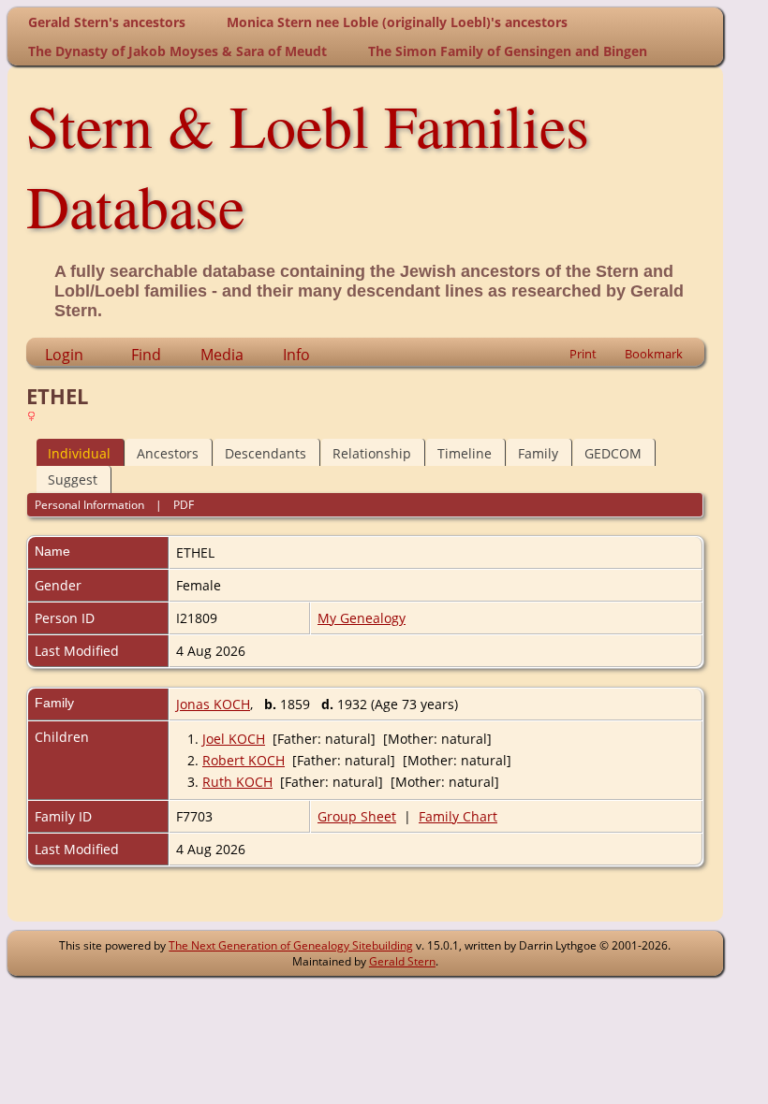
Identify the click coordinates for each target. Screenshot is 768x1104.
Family (538, 453)
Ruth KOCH (237, 782)
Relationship (371, 453)
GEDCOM (613, 453)
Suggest (72, 479)
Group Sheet (357, 816)
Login (64, 354)
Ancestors (168, 453)
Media (222, 354)
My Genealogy (362, 618)
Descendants (265, 453)
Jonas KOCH (213, 704)
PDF (183, 505)
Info (296, 354)
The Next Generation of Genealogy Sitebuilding (291, 945)
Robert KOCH (243, 760)
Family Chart (458, 816)
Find (146, 354)
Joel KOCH (233, 739)
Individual (79, 453)
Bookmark (654, 353)
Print (583, 353)
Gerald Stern (402, 961)
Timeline (464, 453)
